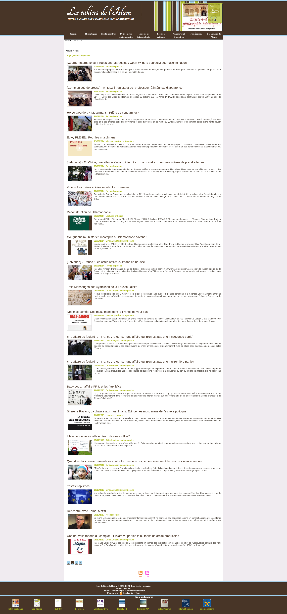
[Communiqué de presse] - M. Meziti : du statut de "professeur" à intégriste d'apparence (125, 87)
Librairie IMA (143, 609)
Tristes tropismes (78, 486)
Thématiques (91, 33)
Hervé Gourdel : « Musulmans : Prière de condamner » (103, 112)
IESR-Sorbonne (15, 609)
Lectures (79, 609)
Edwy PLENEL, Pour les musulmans (91, 137)
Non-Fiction (37, 609)
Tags (77, 51)
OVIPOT (58, 609)
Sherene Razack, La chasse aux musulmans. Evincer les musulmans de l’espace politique (126, 411)
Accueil (73, 33)
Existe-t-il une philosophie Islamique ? (214, 9)
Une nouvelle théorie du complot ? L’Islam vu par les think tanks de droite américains (123, 536)
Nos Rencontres (108, 33)
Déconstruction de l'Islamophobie (89, 212)
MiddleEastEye (101, 609)
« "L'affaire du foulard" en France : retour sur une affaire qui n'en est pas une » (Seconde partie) (130, 336)
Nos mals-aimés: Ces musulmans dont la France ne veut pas (107, 311)
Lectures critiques (161, 35)
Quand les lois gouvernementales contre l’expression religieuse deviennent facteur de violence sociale (134, 461)
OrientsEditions (207, 609)
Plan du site (112, 593)
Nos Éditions (196, 33)
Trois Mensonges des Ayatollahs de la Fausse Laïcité (102, 287)
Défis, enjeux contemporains (126, 35)
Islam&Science (186, 609)
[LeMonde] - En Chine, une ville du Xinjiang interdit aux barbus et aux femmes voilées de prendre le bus (135, 162)
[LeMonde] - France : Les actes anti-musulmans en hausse (106, 262)
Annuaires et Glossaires (179, 35)
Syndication (128, 593)
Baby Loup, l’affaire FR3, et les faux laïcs (94, 386)
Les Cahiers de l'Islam (214, 35)
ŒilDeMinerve (164, 609)
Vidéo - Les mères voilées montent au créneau (98, 187)
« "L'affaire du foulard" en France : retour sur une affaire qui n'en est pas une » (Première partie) (130, 361)
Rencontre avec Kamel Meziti (86, 511)
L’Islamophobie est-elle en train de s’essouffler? (98, 436)
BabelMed (122, 609)
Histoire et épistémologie (143, 35)
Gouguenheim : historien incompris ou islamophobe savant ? (107, 237)
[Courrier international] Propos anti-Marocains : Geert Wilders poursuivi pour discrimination (127, 62)
